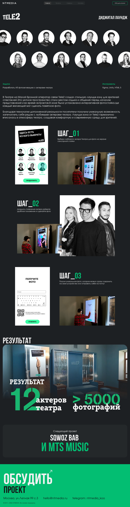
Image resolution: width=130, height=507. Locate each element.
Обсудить (28, 484)
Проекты (58, 3)
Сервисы (69, 3)
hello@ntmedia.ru (55, 498)
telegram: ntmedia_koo (88, 498)
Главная (47, 3)
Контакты (80, 3)
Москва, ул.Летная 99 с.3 (20, 498)
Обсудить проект (120, 3)
